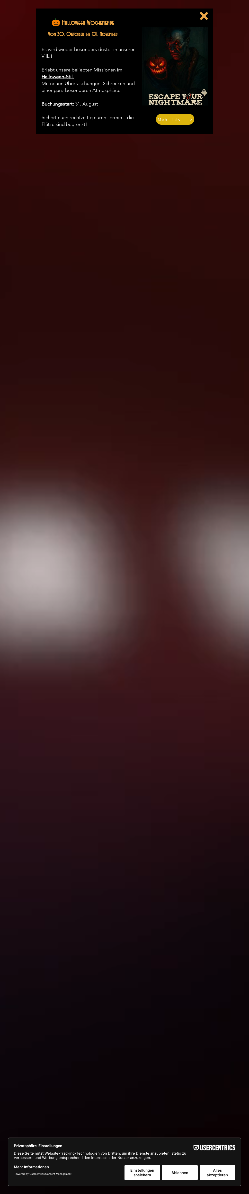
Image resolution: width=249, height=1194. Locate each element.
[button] (204, 16)
